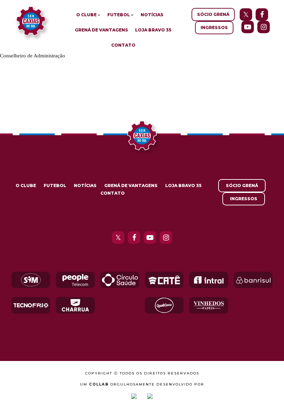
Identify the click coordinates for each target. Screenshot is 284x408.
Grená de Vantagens (101, 30)
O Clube (86, 14)
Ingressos (214, 27)
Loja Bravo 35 (153, 30)
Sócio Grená (213, 14)
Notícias (152, 14)
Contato (123, 45)
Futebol (118, 14)
